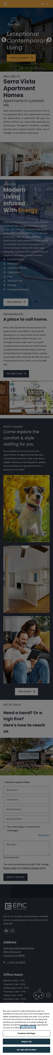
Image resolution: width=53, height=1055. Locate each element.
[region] (26, 1029)
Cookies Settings (26, 1033)
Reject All (26, 1041)
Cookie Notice (28, 1027)
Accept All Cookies (26, 1049)
